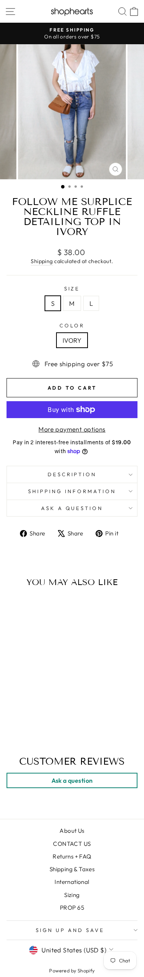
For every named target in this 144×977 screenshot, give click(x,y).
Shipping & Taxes (72, 869)
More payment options (71, 429)
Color (72, 325)
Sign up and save (70, 930)
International (72, 881)
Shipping (42, 261)
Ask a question (72, 508)
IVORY (72, 340)
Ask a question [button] (72, 780)
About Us (72, 830)
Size (72, 288)
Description (72, 474)
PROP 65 (72, 907)
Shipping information (72, 491)
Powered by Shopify (71, 970)
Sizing (71, 895)
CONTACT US (72, 843)
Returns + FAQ (72, 856)
